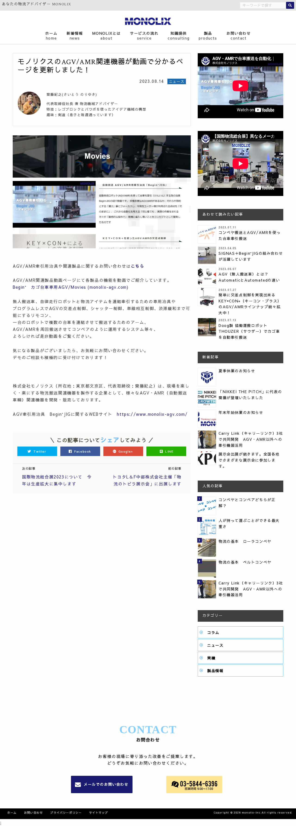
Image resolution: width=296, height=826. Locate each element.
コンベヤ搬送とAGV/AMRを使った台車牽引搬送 (250, 235)
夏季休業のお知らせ (237, 370)
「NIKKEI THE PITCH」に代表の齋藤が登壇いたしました (250, 394)
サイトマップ (98, 812)
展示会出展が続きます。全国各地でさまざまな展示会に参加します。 (249, 459)
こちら (138, 266)
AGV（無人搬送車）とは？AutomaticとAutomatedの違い (249, 277)
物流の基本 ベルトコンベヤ (245, 562)
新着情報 (75, 35)
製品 (208, 35)
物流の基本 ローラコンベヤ (245, 541)
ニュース (215, 645)
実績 (211, 657)
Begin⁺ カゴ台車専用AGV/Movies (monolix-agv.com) (71, 287)
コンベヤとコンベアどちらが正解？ (247, 502)
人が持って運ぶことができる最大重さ (249, 523)
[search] (290, 5)
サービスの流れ (144, 35)
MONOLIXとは (106, 35)
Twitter (39, 451)
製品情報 (215, 670)
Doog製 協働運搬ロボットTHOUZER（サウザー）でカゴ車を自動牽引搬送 (249, 331)
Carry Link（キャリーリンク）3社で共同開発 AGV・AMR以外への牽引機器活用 (251, 439)
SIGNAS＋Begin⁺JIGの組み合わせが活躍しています (251, 256)
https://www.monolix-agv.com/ (152, 414)
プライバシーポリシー (66, 812)
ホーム (51, 35)
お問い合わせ (238, 35)
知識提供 (178, 35)
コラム (213, 632)
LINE (168, 451)
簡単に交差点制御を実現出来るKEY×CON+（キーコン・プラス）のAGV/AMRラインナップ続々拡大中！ (250, 303)
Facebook (82, 451)
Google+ (125, 451)
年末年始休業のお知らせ (241, 412)
